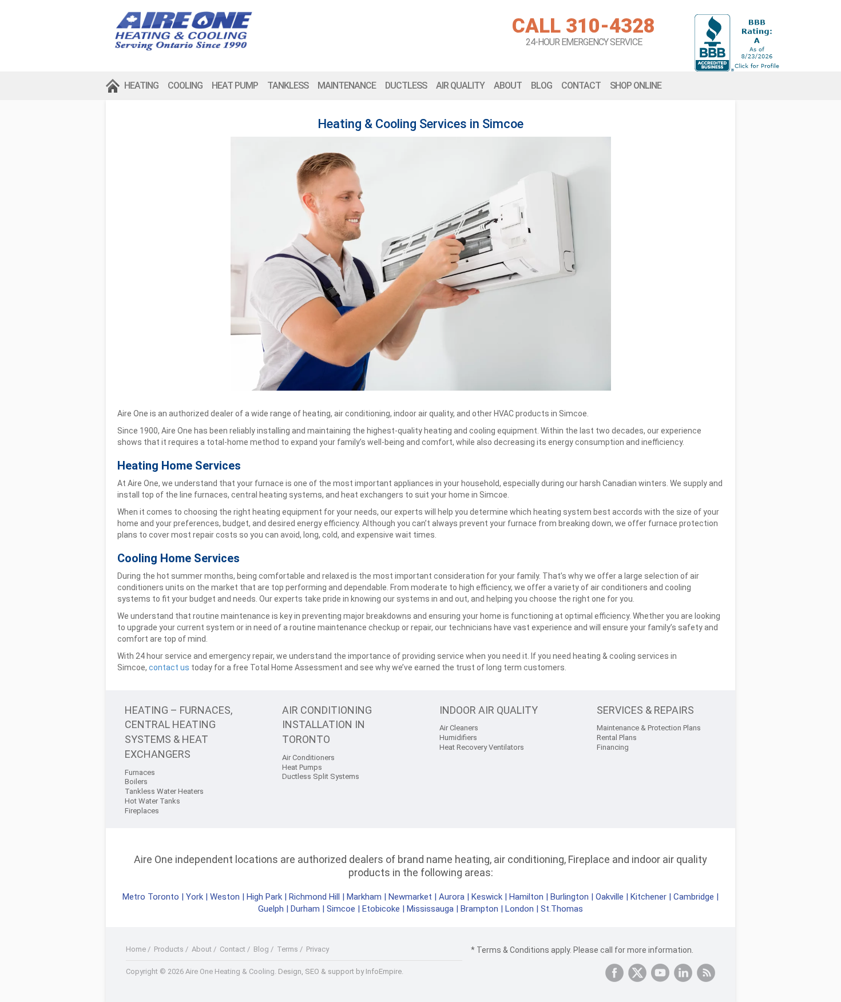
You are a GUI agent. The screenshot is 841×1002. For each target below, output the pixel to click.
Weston (225, 897)
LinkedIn (683, 973)
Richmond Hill (314, 897)
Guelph (271, 909)
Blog (541, 85)
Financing (613, 747)
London (519, 909)
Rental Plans (617, 737)
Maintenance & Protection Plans (649, 727)
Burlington (569, 897)
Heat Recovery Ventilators (481, 747)
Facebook (614, 973)
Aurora (452, 897)
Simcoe (341, 909)
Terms (287, 949)
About (508, 85)
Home (113, 85)
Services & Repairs (645, 710)
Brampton (479, 909)
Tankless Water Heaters (164, 791)
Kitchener (648, 897)
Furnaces (140, 772)
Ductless (406, 85)
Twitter (637, 973)
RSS (706, 973)
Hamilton (526, 897)
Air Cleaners (458, 727)
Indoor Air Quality (488, 710)
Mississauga (430, 909)
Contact (581, 85)
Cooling (185, 85)
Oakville (610, 897)
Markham (364, 897)
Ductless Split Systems (320, 776)
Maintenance (347, 85)
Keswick (486, 897)
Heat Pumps (302, 767)
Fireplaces (142, 810)
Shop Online (635, 85)
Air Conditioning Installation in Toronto (327, 724)
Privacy (317, 949)
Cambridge (693, 897)
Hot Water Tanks (152, 801)
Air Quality (460, 85)
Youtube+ (660, 973)
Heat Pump (235, 85)
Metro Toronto (150, 897)
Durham (305, 909)
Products (169, 949)
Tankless (287, 85)
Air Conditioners (308, 757)
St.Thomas (562, 909)
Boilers (136, 781)
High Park (264, 897)
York (195, 897)
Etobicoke (381, 909)
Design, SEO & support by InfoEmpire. (340, 971)
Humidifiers (458, 737)
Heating (141, 85)
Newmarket (410, 897)
